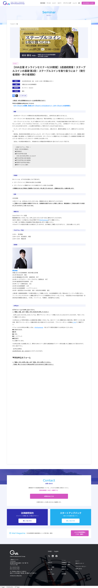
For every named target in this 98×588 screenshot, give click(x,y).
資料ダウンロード (79, 563)
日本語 (50, 551)
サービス (49, 3)
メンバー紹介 (51, 574)
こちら (74, 322)
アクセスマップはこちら (16, 575)
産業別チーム (65, 569)
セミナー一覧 (14, 24)
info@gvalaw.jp (43, 220)
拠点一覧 (50, 569)
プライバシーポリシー (80, 566)
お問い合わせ (78, 568)
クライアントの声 (67, 3)
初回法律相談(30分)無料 (88, 3)
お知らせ (50, 562)
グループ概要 (51, 567)
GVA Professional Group (17, 556)
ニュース (75, 3)
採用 (79, 3)
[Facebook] (13, 95)
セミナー (60, 3)
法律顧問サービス (66, 562)
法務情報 (64, 574)
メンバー (54, 3)
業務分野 (64, 567)
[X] (16, 95)
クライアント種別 (66, 564)
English (56, 551)
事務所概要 (42, 3)
